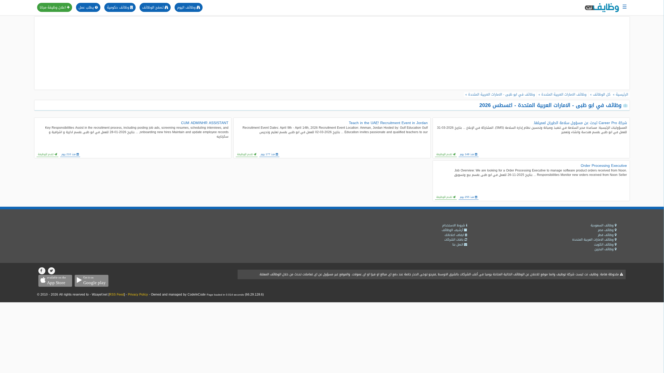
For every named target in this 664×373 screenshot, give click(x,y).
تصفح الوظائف (153, 7)
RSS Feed (116, 294)
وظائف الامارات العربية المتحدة (593, 239)
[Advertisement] (332, 53)
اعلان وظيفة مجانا (53, 7)
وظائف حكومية (118, 7)
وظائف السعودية (603, 225)
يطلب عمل (87, 7)
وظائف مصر (606, 230)
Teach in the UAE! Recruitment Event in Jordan (388, 123)
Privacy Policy (138, 294)
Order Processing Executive (604, 165)
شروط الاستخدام (454, 225)
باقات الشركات (454, 239)
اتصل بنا (458, 244)
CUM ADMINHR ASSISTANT (205, 123)
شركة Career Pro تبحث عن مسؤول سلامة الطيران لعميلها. (580, 123)
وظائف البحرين (604, 249)
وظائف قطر (606, 235)
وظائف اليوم (187, 7)
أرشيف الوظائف (453, 230)
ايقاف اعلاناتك (455, 235)
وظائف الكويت (604, 244)
